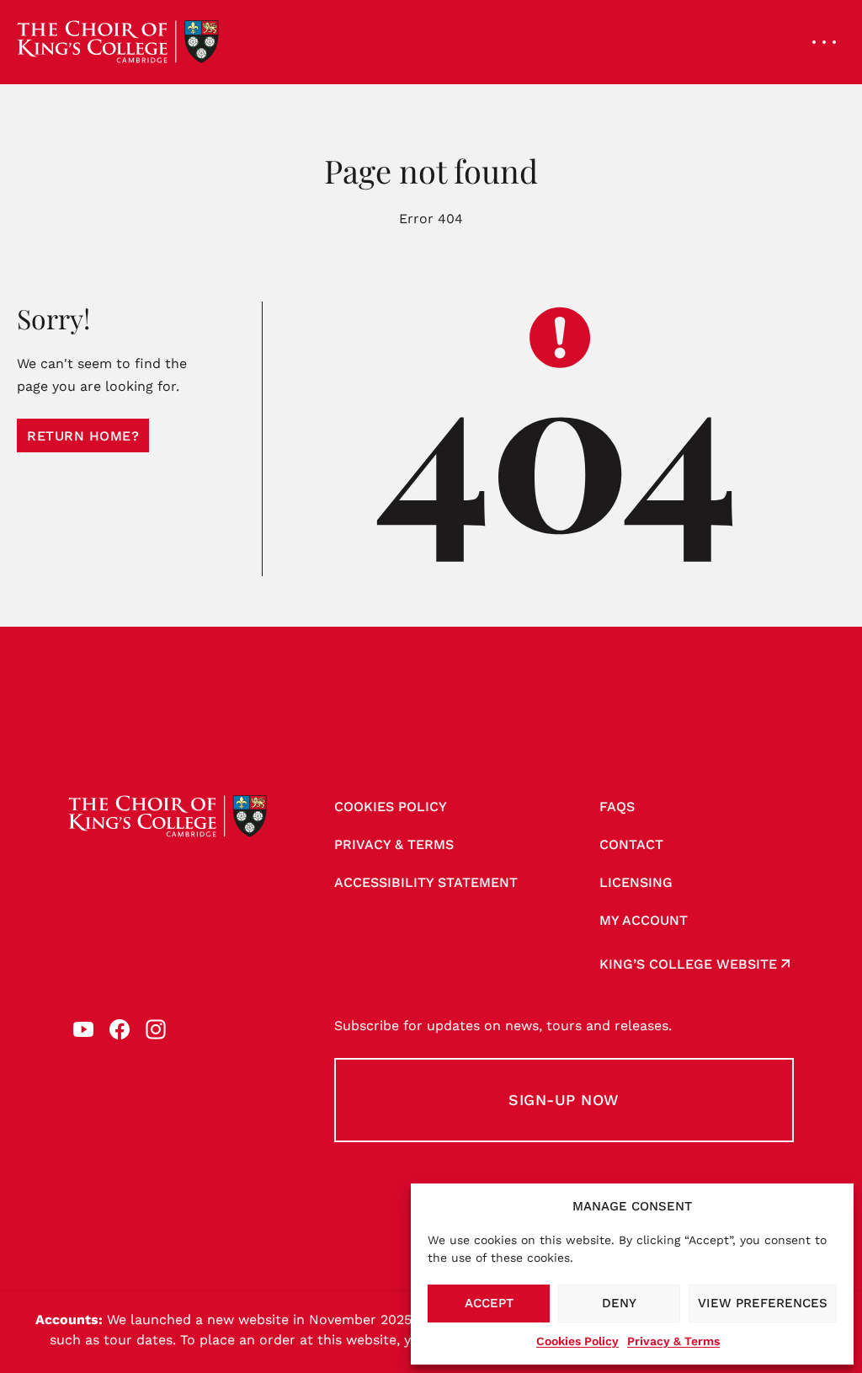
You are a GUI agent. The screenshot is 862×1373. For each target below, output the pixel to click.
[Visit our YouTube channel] (83, 1029)
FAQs (617, 807)
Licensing (636, 882)
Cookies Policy (577, 1341)
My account (643, 920)
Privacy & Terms (673, 1341)
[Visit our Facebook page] (119, 1029)
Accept (489, 1303)
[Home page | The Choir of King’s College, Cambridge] (118, 42)
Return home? (83, 436)
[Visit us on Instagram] (156, 1029)
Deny (619, 1303)
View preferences (762, 1303)
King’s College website (688, 964)
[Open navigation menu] (824, 42)
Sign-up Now (564, 1100)
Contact (631, 844)
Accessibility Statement (426, 882)
